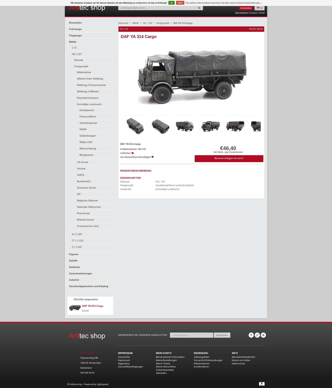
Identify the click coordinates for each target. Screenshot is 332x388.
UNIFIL (81, 175)
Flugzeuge (75, 35)
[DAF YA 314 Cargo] (136, 126)
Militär (72, 41)
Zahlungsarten (201, 356)
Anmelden (222, 335)
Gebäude (74, 267)
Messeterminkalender (243, 356)
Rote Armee (83, 213)
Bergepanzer (87, 154)
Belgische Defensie (87, 200)
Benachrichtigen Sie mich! (229, 158)
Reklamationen (202, 363)
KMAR (83, 129)
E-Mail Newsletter (165, 369)
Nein (180, 3)
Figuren (73, 254)
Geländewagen (88, 135)
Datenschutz (238, 363)
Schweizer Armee (86, 187)
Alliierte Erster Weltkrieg (90, 78)
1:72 (74, 47)
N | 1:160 (77, 234)
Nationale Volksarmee (89, 206)
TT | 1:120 (77, 240)
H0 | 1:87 (77, 54)
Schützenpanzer (88, 122)
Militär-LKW (86, 142)
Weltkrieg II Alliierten (88, 91)
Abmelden (161, 373)
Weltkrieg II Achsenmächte (91, 85)
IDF (79, 194)
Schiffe (73, 260)
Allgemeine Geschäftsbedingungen (130, 365)
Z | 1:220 (77, 247)
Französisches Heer (88, 226)
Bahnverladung (88, 148)
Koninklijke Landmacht (89, 104)
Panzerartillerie (88, 116)
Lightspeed (102, 384)
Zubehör (74, 279)
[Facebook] (251, 335)
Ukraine (81, 168)
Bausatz (78, 60)
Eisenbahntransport (87, 97)
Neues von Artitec (241, 360)
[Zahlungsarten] (262, 384)
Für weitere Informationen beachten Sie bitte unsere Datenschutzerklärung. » (223, 3)
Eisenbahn (75, 22)
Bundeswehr (84, 181)
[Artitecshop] (79, 7)
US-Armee (82, 162)
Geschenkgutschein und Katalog (88, 286)
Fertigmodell (81, 66)
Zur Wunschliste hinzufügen (135, 156)
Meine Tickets (163, 363)
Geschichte (124, 356)
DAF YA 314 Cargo (182, 23)
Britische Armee (85, 219)
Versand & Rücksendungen (208, 360)
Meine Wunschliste (166, 366)
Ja (171, 3)
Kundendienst (201, 366)
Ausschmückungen (80, 273)
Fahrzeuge (75, 29)
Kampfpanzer (87, 110)
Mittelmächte (84, 72)
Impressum (124, 360)
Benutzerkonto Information (170, 356)
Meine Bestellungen (166, 360)
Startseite (123, 23)
